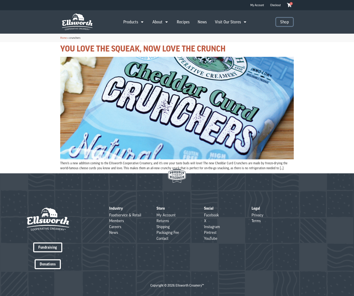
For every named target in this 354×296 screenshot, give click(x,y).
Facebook (211, 215)
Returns (163, 220)
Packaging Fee (168, 232)
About (157, 21)
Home (63, 37)
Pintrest (210, 232)
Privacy (257, 215)
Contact (162, 238)
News (202, 21)
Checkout (275, 5)
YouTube (210, 238)
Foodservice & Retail (125, 215)
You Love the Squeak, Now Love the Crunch (143, 48)
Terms (256, 220)
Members (116, 220)
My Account (257, 5)
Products (130, 21)
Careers (115, 226)
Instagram (212, 226)
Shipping (163, 226)
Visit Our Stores (228, 21)
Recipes (183, 21)
